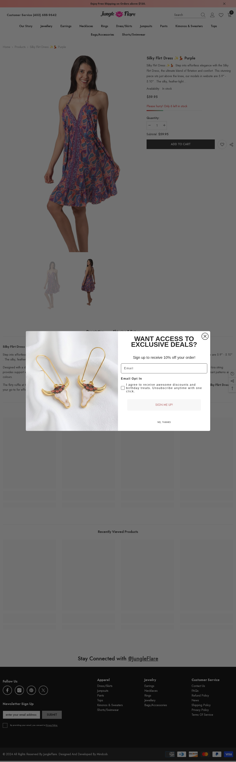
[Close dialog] (205, 336)
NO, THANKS (164, 422)
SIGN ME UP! (164, 405)
